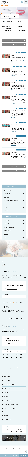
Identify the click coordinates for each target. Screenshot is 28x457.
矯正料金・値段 (7, 190)
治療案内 (10, 186)
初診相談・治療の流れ (9, 227)
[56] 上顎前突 (14, 55)
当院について (7, 220)
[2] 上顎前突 (14, 152)
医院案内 (6, 234)
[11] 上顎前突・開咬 (16, 124)
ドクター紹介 (7, 223)
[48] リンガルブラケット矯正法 (18, 69)
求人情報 (6, 416)
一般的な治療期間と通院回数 (11, 404)
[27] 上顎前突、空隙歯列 (17, 96)
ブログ (5, 237)
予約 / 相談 (24, 455)
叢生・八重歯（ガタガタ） (19, 66)
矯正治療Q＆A (7, 211)
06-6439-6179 (12, 289)
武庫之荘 (6, 455)
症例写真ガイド (8, 21)
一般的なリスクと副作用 (10, 408)
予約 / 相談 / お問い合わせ (12, 438)
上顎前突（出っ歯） (21, 52)
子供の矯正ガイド (8, 193)
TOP (3, 21)
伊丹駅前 (15, 455)
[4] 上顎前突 (14, 138)
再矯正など (6, 207)
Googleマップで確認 (13, 318)
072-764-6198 (12, 343)
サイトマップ (7, 420)
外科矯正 (8, 204)
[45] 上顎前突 (14, 83)
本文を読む (13, 75)
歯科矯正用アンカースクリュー (11, 200)
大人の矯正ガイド (8, 197)
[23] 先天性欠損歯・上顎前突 (18, 110)
